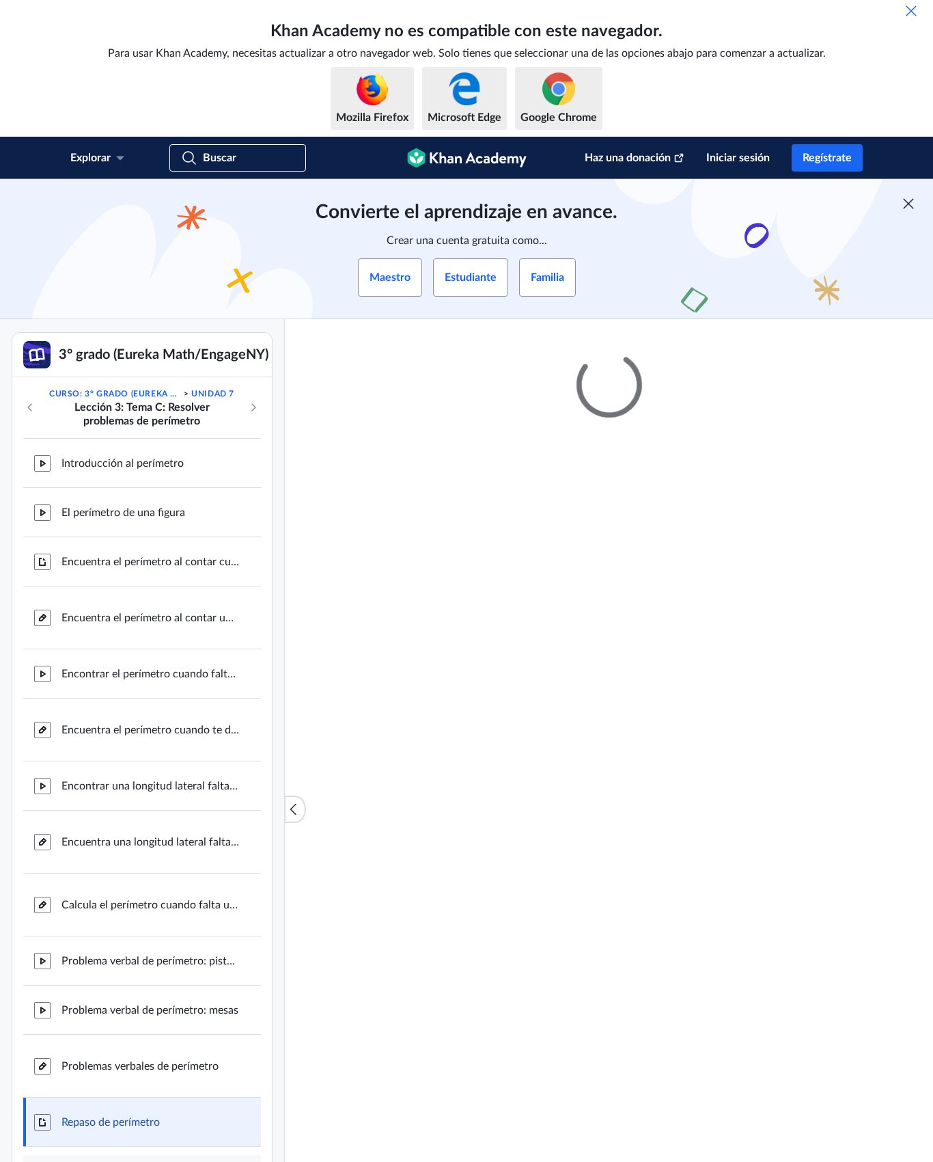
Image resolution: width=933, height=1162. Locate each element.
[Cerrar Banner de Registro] (908, 203)
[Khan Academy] (467, 157)
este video (781, 835)
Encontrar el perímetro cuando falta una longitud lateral (150, 673)
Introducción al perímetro (122, 463)
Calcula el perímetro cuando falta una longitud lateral (150, 905)
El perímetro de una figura (123, 512)
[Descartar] (911, 11)
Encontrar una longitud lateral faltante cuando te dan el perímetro (150, 786)
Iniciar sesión (738, 157)
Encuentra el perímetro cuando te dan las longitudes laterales (150, 730)
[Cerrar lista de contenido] (295, 809)
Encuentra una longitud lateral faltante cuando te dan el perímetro (150, 842)
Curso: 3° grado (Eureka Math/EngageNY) (115, 394)
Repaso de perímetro (110, 1122)
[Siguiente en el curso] (253, 407)
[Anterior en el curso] (30, 407)
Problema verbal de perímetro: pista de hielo (150, 961)
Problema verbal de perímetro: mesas (149, 1010)
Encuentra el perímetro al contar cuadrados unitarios (150, 561)
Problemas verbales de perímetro (140, 1066)
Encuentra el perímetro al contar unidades (150, 617)
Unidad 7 (212, 394)
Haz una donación (628, 157)
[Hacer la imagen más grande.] (609, 623)
